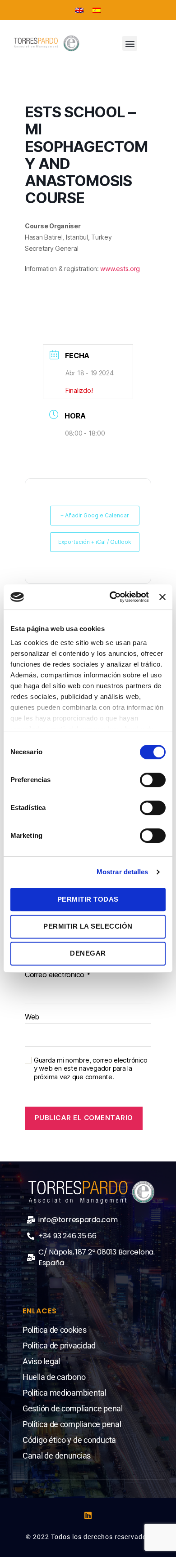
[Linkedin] (88, 1515)
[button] (129, 43)
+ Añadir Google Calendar (94, 515)
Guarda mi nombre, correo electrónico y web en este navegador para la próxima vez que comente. (90, 1068)
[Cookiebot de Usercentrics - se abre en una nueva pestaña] (112, 597)
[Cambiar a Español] (96, 10)
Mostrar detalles (122, 872)
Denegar (88, 953)
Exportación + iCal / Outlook (94, 541)
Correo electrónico (58, 975)
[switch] (153, 781)
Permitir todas (88, 899)
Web (32, 1017)
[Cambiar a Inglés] (79, 10)
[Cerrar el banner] (162, 597)
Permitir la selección (88, 926)
